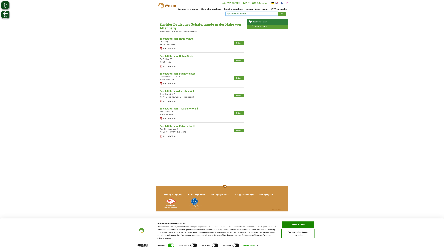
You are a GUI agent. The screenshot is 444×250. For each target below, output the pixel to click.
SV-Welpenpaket (279, 9)
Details (238, 43)
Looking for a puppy (188, 9)
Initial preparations (233, 9)
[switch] (193, 245)
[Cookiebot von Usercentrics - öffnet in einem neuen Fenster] (142, 245)
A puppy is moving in (256, 9)
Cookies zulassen (298, 224)
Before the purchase (211, 9)
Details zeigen (249, 245)
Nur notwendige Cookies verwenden (298, 233)
